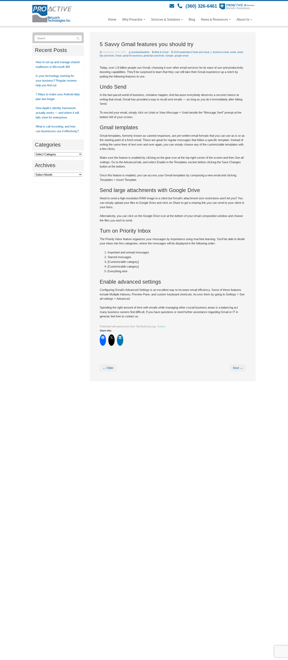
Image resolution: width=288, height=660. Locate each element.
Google (169, 55)
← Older (108, 368)
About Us (243, 19)
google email (181, 55)
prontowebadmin (140, 52)
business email (221, 52)
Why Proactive (132, 19)
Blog (192, 19)
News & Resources (215, 19)
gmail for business (132, 55)
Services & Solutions (166, 19)
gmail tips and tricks (153, 55)
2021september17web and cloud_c (193, 52)
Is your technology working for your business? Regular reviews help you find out (56, 80)
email (233, 52)
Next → (238, 368)
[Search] (78, 38)
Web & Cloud (161, 52)
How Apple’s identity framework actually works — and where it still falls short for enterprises (57, 112)
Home (112, 19)
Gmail (118, 55)
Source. (161, 326)
